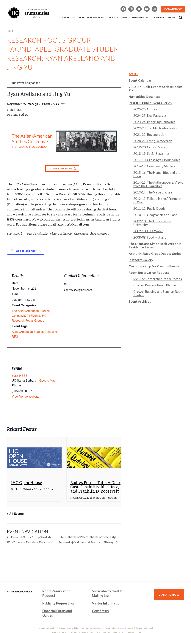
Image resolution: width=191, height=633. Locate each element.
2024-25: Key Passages (150, 116)
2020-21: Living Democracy (152, 141)
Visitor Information (106, 603)
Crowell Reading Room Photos (154, 285)
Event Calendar (140, 80)
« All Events (15, 513)
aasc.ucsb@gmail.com (73, 224)
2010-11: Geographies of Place (155, 215)
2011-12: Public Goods (149, 208)
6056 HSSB (20, 375)
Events (133, 74)
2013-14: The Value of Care (152, 192)
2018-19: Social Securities (151, 154)
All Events (33, 315)
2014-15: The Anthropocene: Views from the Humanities (158, 184)
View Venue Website (25, 396)
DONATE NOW (173, 9)
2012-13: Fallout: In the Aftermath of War (157, 200)
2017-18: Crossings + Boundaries (156, 160)
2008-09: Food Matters (149, 237)
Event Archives (140, 301)
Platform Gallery (141, 260)
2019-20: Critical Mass (149, 147)
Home (10, 31)
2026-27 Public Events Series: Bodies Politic (155, 88)
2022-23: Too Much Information (155, 128)
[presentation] (34, 457)
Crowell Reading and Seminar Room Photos (158, 293)
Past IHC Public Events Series (150, 103)
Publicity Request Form (59, 603)
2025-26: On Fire (145, 109)
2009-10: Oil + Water (148, 231)
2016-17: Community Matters (154, 166)
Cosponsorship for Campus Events (154, 266)
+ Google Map (46, 380)
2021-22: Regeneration (149, 135)
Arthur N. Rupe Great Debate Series (155, 254)
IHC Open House (26, 482)
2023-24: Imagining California (154, 122)
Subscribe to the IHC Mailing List (107, 593)
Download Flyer (60, 168)
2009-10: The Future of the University (152, 223)
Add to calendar (26, 251)
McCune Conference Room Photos (157, 279)
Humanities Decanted (145, 97)
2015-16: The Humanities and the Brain (156, 174)
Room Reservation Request (149, 273)
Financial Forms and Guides (57, 613)
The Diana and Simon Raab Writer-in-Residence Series (156, 245)
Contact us (100, 611)
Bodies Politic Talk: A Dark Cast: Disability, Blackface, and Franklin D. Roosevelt (95, 486)
